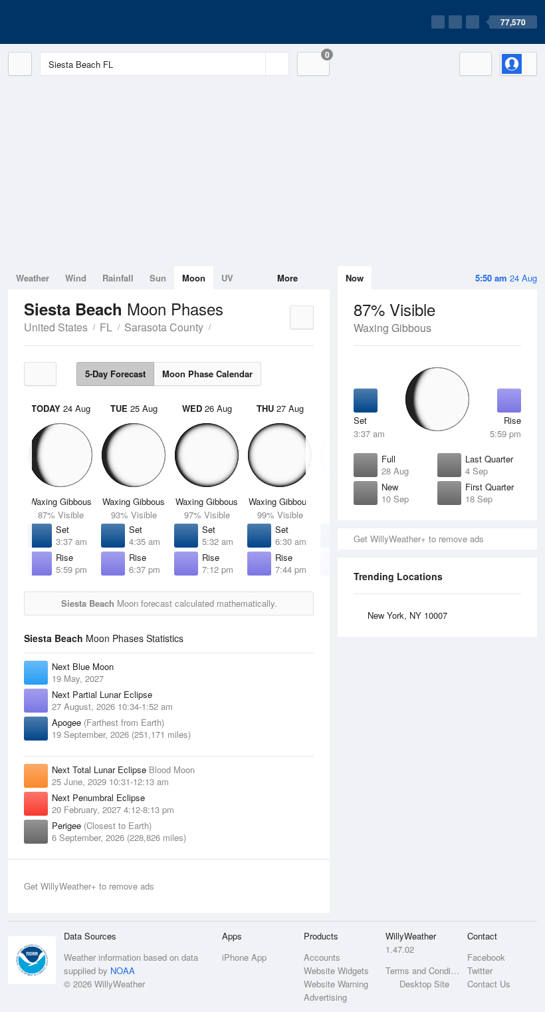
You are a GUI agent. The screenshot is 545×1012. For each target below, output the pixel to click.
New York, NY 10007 (407, 615)
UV (227, 277)
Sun (158, 277)
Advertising (325, 997)
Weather (32, 277)
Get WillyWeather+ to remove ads (419, 538)
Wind (75, 277)
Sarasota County (163, 327)
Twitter (479, 970)
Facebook (486, 957)
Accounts (322, 957)
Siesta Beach (218, 326)
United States (56, 327)
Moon (193, 277)
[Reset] (254, 64)
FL (106, 327)
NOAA (122, 970)
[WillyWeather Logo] (70, 22)
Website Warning (336, 983)
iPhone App (244, 957)
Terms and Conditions (422, 970)
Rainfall (118, 277)
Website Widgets (336, 970)
